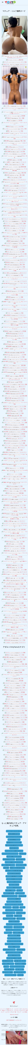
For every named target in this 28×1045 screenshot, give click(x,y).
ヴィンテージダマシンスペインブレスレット (14, 929)
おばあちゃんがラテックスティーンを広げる (14, 952)
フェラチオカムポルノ (8, 927)
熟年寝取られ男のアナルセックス (9, 949)
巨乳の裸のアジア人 (18, 915)
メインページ (3, 1009)
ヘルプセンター (18, 1020)
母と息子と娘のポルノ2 (14, 848)
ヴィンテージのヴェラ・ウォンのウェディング (14, 910)
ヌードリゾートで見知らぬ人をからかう (14, 887)
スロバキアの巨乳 (10, 915)
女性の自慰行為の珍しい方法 (8, 960)
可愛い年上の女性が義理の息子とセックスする (14, 845)
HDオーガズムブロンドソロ (19, 927)
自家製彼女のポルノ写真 (20, 912)
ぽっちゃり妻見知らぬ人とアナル (14, 955)
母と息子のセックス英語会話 (20, 963)
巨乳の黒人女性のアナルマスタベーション (9, 896)
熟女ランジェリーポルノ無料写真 (14, 935)
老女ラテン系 (22, 907)
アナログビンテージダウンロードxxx (14, 941)
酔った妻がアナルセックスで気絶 (9, 918)
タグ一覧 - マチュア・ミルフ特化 (19, 1012)
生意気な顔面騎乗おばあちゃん (14, 833)
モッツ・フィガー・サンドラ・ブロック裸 (14, 831)
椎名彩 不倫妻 (6, 867)
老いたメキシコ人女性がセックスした (14, 881)
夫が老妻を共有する (22, 896)
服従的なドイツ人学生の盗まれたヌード (17, 867)
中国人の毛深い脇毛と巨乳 (9, 969)
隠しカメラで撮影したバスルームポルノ (14, 856)
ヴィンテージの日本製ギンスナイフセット (14, 879)
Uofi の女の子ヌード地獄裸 (7, 972)
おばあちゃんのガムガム (20, 893)
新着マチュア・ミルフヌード (13, 1009)
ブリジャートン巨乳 (8, 932)
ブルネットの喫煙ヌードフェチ (14, 946)
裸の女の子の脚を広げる (20, 859)
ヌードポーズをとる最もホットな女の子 (14, 958)
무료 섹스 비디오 (14, 1014)
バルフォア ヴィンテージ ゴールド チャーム (10, 853)
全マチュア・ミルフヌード (14, 1010)
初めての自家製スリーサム (10, 890)
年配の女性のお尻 (22, 853)
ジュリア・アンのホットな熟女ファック (14, 901)
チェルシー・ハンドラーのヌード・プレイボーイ (14, 904)
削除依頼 (12, 1020)
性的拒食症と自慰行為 (21, 949)
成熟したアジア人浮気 (21, 918)
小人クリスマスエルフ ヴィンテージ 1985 (14, 836)
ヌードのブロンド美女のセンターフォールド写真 (14, 944)
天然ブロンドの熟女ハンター (18, 932)
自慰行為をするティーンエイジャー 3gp (14, 842)
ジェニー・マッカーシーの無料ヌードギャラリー (14, 850)
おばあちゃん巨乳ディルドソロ (8, 963)
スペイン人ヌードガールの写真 (10, 975)
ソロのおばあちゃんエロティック (9, 912)
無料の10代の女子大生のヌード (19, 972)
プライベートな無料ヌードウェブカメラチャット (14, 862)
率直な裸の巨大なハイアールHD (9, 859)
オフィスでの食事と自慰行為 (9, 893)
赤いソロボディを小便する (14, 884)
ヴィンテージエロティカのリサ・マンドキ (14, 924)
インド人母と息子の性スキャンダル (14, 938)
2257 (7, 1020)
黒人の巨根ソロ (19, 890)
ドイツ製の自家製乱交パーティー (14, 839)
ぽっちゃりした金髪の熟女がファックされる (14, 876)
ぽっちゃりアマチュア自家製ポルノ (14, 898)
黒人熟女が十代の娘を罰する (14, 921)
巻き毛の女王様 (20, 975)
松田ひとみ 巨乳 (15, 907)
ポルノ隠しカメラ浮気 (19, 969)
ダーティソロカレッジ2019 (21, 865)
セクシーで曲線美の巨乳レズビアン (8, 865)
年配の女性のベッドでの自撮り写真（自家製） (14, 870)
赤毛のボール (6, 966)
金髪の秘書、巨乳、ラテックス (19, 960)
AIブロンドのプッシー (7, 907)
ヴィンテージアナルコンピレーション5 (17, 966)
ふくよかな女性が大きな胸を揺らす (14, 873)
